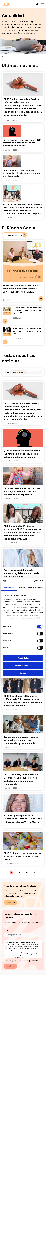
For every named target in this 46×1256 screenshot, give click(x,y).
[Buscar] (37, 4)
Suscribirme (10, 902)
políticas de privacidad (29, 961)
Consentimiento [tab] (9, 587)
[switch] (40, 633)
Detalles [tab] (21, 587)
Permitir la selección (23, 665)
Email (6, 930)
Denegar (23, 673)
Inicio (5, 56)
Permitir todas (23, 658)
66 (27, 872)
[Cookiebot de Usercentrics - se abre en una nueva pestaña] (33, 581)
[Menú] (42, 4)
